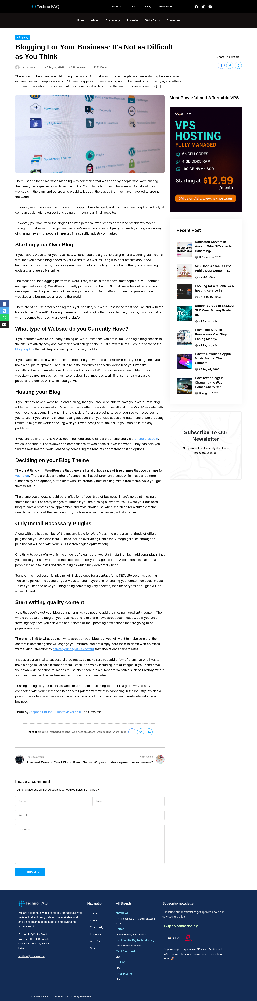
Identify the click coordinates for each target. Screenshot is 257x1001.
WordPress (119, 731)
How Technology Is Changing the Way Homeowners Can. (209, 382)
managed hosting (60, 731)
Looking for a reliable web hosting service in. (214, 288)
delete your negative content (73, 649)
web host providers (83, 731)
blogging (43, 731)
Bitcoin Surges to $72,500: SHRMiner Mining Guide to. (214, 310)
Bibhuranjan (29, 67)
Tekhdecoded (165, 6)
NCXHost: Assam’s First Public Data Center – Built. (214, 268)
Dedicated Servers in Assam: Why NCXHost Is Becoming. (213, 246)
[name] (221, 65)
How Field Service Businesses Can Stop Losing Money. (211, 334)
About (95, 20)
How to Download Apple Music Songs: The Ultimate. (213, 358)
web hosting (104, 731)
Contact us (173, 20)
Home (80, 20)
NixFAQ (147, 6)
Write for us (152, 20)
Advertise (132, 20)
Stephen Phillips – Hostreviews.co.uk (56, 712)
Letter (132, 6)
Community (113, 20)
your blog (22, 475)
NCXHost (117, 6)
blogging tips (24, 349)
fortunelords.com (145, 438)
